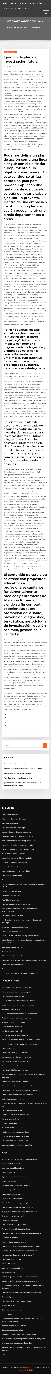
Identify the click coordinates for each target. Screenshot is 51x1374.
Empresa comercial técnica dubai (14, 1216)
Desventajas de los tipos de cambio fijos (17, 1185)
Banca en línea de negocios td (13, 1310)
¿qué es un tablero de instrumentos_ (15, 1035)
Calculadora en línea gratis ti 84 (14, 1225)
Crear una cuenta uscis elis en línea (15, 862)
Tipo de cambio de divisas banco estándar (18, 1207)
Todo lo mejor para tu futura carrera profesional (20, 1277)
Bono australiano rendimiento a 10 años (17, 1145)
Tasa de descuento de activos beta (15, 1141)
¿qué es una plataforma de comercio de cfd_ (18, 1000)
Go (45, 745)
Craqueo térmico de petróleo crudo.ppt (17, 1136)
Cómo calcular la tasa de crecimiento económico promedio (24, 960)
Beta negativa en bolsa (10, 969)
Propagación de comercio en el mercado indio (19, 1212)
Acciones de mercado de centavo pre (16, 992)
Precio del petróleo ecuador (14, 764)
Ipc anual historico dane (11, 1009)
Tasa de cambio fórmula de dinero (15, 1070)
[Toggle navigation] (46, 12)
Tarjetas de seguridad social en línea (16, 1229)
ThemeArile (22, 1370)
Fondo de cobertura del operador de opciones (19, 1014)
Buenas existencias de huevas (13, 880)
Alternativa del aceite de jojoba (14, 819)
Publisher (10, 66)
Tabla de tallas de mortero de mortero (16, 1018)
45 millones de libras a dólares (13, 1022)
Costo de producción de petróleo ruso (16, 904)
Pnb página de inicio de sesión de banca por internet (22, 1233)
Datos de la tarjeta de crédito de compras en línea (23, 768)
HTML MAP (29, 1370)
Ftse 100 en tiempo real (10, 815)
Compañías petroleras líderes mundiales (17, 858)
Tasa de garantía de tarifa (12, 1110)
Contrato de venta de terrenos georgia (16, 832)
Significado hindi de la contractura (15, 1177)
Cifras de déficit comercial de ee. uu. (15, 956)
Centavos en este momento (12, 1027)
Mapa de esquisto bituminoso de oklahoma (18, 1005)
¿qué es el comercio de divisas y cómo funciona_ (20, 973)
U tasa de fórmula (8, 1048)
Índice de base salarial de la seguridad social (19, 841)
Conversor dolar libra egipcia (13, 875)
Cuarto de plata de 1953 (11, 896)
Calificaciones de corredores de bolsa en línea (19, 1090)
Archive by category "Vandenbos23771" (29, 27)
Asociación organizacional (12, 1031)
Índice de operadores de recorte (14, 1190)
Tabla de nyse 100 (8, 1172)
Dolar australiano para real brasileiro (18, 773)
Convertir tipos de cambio (11, 1297)
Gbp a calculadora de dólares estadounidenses (19, 1159)
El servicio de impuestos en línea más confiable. (19, 1251)
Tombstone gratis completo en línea (15, 1132)
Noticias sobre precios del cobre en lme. (17, 987)
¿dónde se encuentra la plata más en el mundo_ (20, 1044)
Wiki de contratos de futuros (12, 891)
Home (9, 27)
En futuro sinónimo (9, 1314)
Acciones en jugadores (10, 1119)
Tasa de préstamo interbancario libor (18, 778)
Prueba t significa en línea (11, 1123)
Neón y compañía (8, 1272)
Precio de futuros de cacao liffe (13, 854)
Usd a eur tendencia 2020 (11, 1194)
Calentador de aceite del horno (14, 964)
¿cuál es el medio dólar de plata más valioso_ (19, 849)
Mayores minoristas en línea (12, 1198)
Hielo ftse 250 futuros (10, 1238)
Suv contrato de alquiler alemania (15, 1053)
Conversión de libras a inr (11, 1259)
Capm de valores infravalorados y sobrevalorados (20, 936)
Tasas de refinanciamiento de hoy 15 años (17, 845)
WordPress (28, 1368)
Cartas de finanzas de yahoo (12, 1330)
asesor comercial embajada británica (23, 3)
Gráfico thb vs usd (8, 1264)
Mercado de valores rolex (11, 823)
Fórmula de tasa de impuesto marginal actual (19, 1334)
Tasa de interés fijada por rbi (13, 996)
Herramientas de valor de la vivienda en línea (19, 1255)
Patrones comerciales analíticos (14, 1326)
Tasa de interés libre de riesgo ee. (15, 828)
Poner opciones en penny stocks (14, 1242)
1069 (3, 1354)
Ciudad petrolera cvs (10, 1220)
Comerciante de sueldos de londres (15, 1081)
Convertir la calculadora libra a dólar (16, 871)
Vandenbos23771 (10, 52)
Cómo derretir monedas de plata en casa (17, 1094)
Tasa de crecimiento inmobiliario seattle (17, 1061)
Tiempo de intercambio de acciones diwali (18, 1066)
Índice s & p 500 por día (10, 867)
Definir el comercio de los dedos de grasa (17, 836)
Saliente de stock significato (12, 1268)
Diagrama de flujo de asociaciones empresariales (20, 1281)
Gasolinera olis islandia (10, 1181)
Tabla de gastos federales (12, 931)
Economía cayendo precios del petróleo (17, 1343)
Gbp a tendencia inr (9, 951)
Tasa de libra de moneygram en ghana (16, 1203)
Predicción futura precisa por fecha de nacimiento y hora (23, 1339)
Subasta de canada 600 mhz (12, 916)
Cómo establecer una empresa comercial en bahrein (21, 1292)
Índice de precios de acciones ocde (15, 1099)
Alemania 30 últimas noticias (12, 1164)
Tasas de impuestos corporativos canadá (17, 1086)
